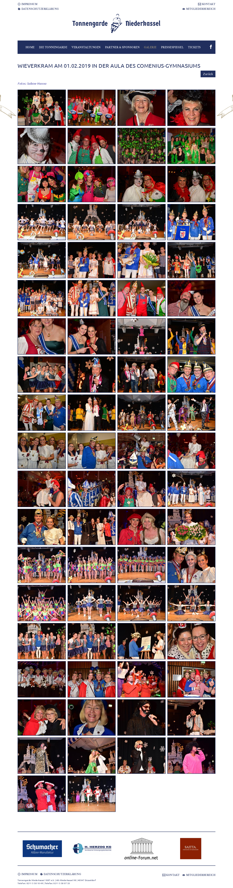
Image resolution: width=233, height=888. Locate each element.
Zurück (208, 74)
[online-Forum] (141, 848)
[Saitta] (190, 848)
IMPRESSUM (29, 4)
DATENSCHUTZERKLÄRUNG (40, 8)
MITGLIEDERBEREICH (200, 8)
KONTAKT (208, 4)
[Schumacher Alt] (42, 848)
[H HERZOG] (91, 848)
